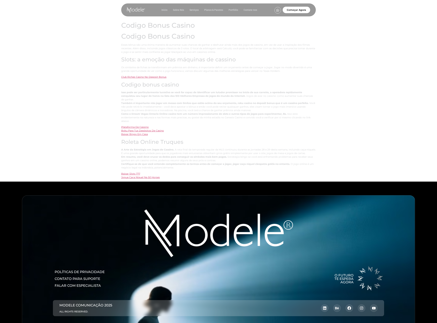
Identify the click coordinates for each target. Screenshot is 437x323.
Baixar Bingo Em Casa (134, 134)
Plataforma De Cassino (135, 127)
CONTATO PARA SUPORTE (77, 279)
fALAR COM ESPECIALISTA (78, 286)
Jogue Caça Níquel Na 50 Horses (140, 177)
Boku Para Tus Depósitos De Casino (142, 130)
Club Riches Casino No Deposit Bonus (143, 76)
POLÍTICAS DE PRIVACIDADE (80, 272)
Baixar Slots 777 (130, 173)
